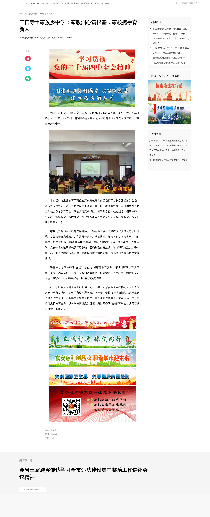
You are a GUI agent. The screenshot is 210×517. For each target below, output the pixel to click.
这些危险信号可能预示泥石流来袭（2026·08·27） (170, 63)
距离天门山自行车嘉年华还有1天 (166, 53)
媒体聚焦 (85, 3)
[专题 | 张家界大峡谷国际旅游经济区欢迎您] (169, 113)
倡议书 (154, 43)
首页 (27, 3)
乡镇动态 (55, 3)
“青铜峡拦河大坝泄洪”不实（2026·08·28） (170, 38)
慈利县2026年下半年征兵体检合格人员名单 (168, 145)
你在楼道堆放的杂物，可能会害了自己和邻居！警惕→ (170, 29)
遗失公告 (153, 155)
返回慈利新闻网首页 (33, 489)
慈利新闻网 (32, 14)
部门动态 (45, 3)
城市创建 (65, 3)
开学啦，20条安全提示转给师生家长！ (168, 34)
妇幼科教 (75, 3)
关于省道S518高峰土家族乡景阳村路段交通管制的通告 (169, 141)
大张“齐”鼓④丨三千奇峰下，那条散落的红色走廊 (170, 48)
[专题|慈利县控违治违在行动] (169, 91)
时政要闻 (35, 3)
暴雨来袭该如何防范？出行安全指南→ (168, 58)
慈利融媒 (105, 3)
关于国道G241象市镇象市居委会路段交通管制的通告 (169, 160)
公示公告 (95, 3)
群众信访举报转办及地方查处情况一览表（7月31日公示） (169, 150)
